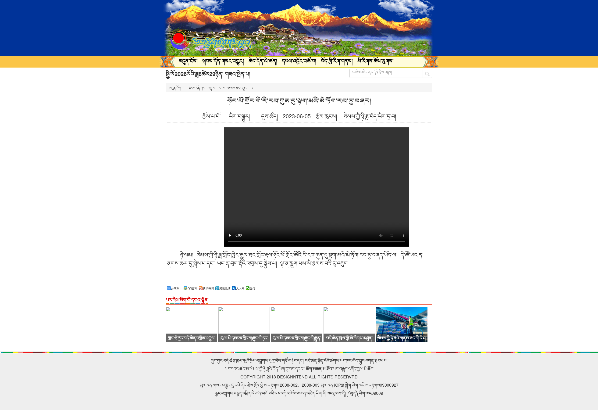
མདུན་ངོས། (188, 61)
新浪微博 (208, 288)
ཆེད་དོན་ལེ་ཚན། (263, 61)
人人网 (240, 288)
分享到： (176, 288)
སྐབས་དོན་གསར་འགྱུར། (223, 61)
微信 (252, 288)
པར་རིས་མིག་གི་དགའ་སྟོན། (187, 299)
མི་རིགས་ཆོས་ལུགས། (375, 61)
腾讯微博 (225, 288)
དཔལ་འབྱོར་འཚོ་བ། (299, 61)
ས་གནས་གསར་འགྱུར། (235, 87)
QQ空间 (192, 288)
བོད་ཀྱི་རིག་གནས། (337, 61)
